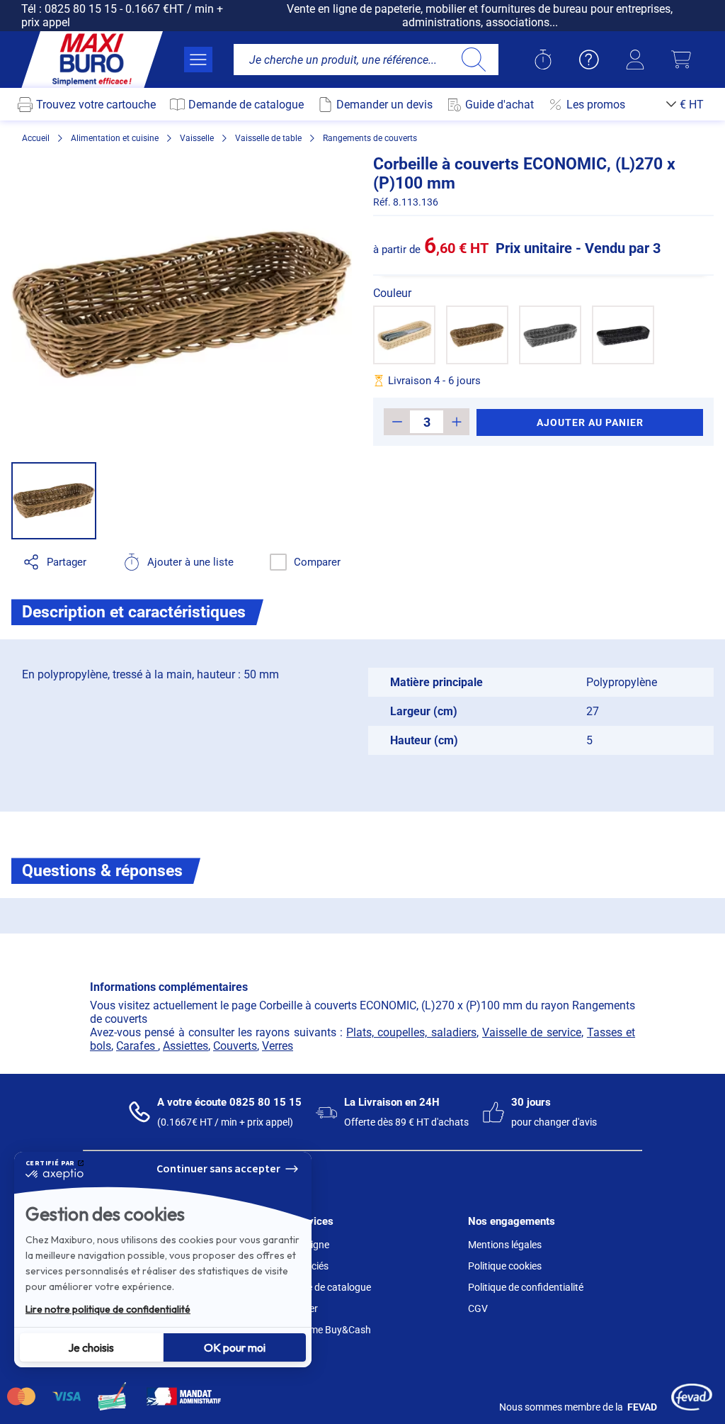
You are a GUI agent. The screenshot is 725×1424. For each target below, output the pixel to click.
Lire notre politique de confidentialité (107, 1309)
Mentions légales (505, 1244)
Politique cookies (505, 1266)
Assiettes (185, 1046)
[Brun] (477, 334)
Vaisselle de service (531, 1032)
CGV (478, 1308)
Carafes (137, 1046)
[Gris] (550, 334)
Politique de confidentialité (525, 1287)
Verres (277, 1046)
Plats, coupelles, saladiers (411, 1032)
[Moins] (397, 421)
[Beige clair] (404, 334)
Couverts (235, 1046)
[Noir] (623, 334)
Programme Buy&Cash (320, 1329)
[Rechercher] (473, 59)
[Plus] (456, 421)
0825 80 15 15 (81, 9)
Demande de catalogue (320, 1287)
